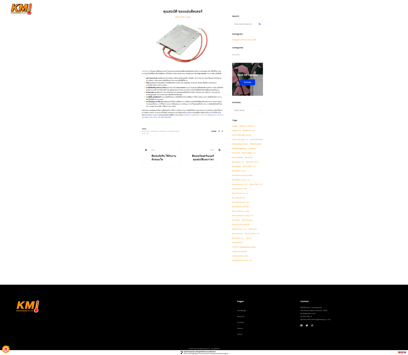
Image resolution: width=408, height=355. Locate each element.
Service (240, 328)
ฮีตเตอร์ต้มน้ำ (236, 166)
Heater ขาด (236, 130)
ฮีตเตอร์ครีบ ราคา (238, 162)
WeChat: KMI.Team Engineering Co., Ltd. (315, 319)
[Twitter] (222, 131)
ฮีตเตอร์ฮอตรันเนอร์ (238, 198)
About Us (240, 316)
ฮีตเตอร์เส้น (236, 220)
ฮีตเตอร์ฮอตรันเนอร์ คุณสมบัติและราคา (203, 155)
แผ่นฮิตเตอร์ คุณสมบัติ (166, 131)
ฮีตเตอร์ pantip (237, 157)
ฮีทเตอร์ (248, 238)
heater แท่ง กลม (248, 130)
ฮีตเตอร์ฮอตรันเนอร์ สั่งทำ (240, 207)
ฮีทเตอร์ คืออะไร (237, 242)
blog (188, 17)
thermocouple (255, 144)
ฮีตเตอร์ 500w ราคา (249, 153)
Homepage (241, 310)
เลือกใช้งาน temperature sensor (244, 247)
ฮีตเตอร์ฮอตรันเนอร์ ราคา (240, 202)
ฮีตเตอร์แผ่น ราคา (238, 238)
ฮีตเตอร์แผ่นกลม (237, 233)
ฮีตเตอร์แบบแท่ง (247, 220)
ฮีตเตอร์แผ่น (253, 229)
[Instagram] (312, 325)
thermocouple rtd (239, 148)
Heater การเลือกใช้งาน (248, 126)
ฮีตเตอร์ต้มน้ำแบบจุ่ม (239, 171)
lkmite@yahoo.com (307, 313)
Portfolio (240, 322)
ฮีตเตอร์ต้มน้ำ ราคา (249, 166)
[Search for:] (247, 24)
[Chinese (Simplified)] (399, 352)
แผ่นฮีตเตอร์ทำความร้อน (240, 256)
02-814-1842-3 (306, 316)
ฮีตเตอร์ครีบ (249, 157)
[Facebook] (219, 131)
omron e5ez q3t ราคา (240, 139)
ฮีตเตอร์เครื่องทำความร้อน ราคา (242, 216)
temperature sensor (240, 144)
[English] (402, 352)
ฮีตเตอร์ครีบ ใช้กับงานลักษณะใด (164, 155)
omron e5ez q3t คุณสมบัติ (241, 135)
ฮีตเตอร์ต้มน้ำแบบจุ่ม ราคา (241, 180)
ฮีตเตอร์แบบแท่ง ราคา (239, 229)
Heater (234, 126)
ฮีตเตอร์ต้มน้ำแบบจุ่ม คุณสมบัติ (242, 175)
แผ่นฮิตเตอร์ (155, 131)
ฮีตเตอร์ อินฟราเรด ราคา (240, 193)
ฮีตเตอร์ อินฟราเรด (256, 184)
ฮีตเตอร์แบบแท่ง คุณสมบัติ (240, 225)
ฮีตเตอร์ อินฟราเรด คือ (239, 189)
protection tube (257, 139)
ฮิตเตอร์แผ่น (146, 131)
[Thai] (405, 352)
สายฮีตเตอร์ (252, 148)
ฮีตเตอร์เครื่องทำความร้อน (240, 211)
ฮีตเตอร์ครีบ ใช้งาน (252, 162)
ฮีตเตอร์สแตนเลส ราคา (240, 184)
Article (239, 334)
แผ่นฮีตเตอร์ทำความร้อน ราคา (242, 260)
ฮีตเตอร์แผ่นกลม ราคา (252, 233)
